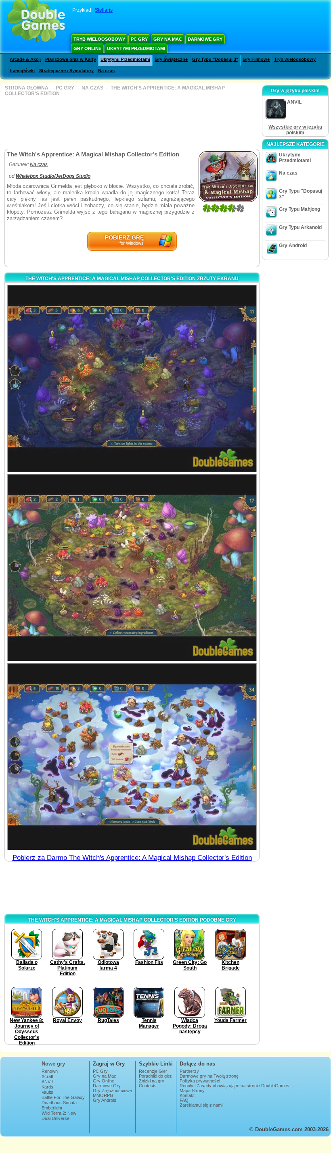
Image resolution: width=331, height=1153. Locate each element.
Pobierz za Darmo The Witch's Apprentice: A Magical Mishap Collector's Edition (132, 858)
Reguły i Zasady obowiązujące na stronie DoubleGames (234, 1085)
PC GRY (65, 88)
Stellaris (104, 10)
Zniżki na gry (151, 1080)
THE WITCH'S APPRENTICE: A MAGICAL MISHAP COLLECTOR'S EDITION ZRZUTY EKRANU (132, 278)
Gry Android (293, 245)
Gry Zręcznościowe (112, 1090)
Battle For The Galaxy (63, 1097)
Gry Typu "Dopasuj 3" (215, 59)
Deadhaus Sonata (59, 1102)
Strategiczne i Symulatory (66, 70)
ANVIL (48, 1081)
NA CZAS (92, 88)
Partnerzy (189, 1071)
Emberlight (52, 1107)
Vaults (47, 1092)
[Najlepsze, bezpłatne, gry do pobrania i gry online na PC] (36, 22)
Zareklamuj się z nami (201, 1105)
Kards (47, 1086)
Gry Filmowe (256, 59)
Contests (148, 1085)
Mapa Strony (192, 1090)
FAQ (184, 1100)
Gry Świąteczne (171, 59)
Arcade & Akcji (25, 59)
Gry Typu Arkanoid (300, 227)
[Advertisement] (131, 122)
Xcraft (47, 1076)
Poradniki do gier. (155, 1076)
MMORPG (103, 1095)
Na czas (106, 70)
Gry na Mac (167, 39)
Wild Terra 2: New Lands (59, 1115)
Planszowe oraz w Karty (70, 59)
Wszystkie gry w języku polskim (295, 129)
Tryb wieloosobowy (99, 39)
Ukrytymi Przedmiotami (136, 48)
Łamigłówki (22, 70)
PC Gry (139, 39)
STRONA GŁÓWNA (26, 88)
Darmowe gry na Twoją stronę (209, 1076)
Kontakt (187, 1095)
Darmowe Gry (205, 39)
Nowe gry (53, 1064)
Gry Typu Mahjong (299, 209)
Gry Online (87, 48)
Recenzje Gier (153, 1071)
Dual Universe (55, 1118)
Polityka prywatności (200, 1080)
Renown (50, 1071)
